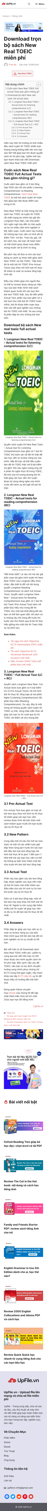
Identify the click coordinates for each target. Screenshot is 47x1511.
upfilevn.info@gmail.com (20, 1487)
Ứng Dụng (9, 1460)
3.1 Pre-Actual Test (24, 127)
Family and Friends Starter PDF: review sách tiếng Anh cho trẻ (21, 1228)
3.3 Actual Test (23, 133)
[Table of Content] (38, 85)
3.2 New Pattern (24, 130)
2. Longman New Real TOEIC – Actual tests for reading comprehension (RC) (25, 114)
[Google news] (31, 1496)
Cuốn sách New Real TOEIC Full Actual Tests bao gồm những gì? (23, 90)
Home (6, 16)
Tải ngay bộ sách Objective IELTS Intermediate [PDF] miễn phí (27, 644)
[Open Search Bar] (29, 4)
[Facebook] (7, 1496)
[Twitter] (13, 1496)
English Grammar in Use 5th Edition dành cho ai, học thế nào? (21, 1272)
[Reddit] (19, 1496)
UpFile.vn (38, 1006)
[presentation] (23, 1126)
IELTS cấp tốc (25, 976)
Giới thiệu (9, 1476)
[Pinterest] (25, 1496)
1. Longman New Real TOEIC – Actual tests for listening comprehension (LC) (26, 105)
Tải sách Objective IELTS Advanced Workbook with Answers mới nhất (24, 654)
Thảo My (12, 64)
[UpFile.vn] (8, 4)
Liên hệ (8, 1480)
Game (7, 1442)
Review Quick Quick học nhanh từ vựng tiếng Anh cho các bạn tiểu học (22, 1358)
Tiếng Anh (17, 16)
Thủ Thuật (9, 1451)
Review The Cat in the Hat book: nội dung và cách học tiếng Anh (21, 1185)
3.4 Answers (22, 136)
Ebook (12, 993)
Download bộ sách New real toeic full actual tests (22, 97)
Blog (6, 1455)
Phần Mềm (9, 1437)
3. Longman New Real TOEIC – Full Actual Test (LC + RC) (26, 123)
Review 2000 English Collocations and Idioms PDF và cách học (22, 1315)
